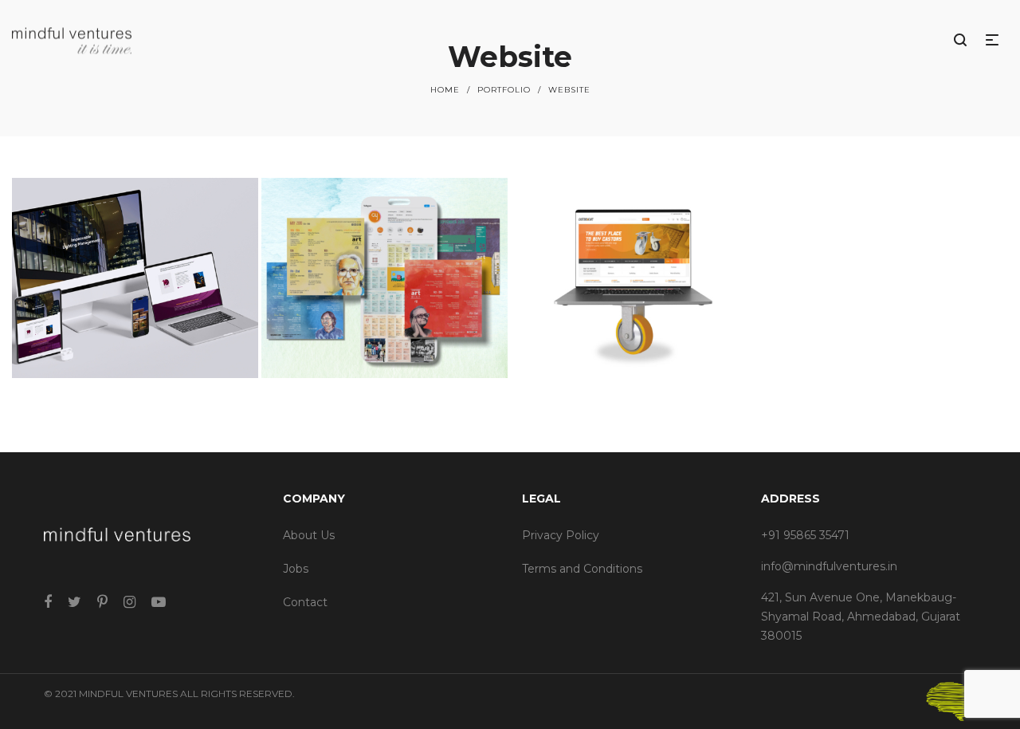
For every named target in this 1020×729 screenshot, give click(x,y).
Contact (305, 602)
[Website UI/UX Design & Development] (135, 278)
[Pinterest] (102, 602)
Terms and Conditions (582, 569)
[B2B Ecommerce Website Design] (635, 278)
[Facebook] (48, 602)
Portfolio (504, 90)
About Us (309, 535)
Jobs (295, 569)
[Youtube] (158, 602)
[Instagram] (129, 602)
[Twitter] (74, 602)
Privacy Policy (560, 535)
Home (445, 90)
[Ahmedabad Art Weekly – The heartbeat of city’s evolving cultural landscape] (384, 278)
